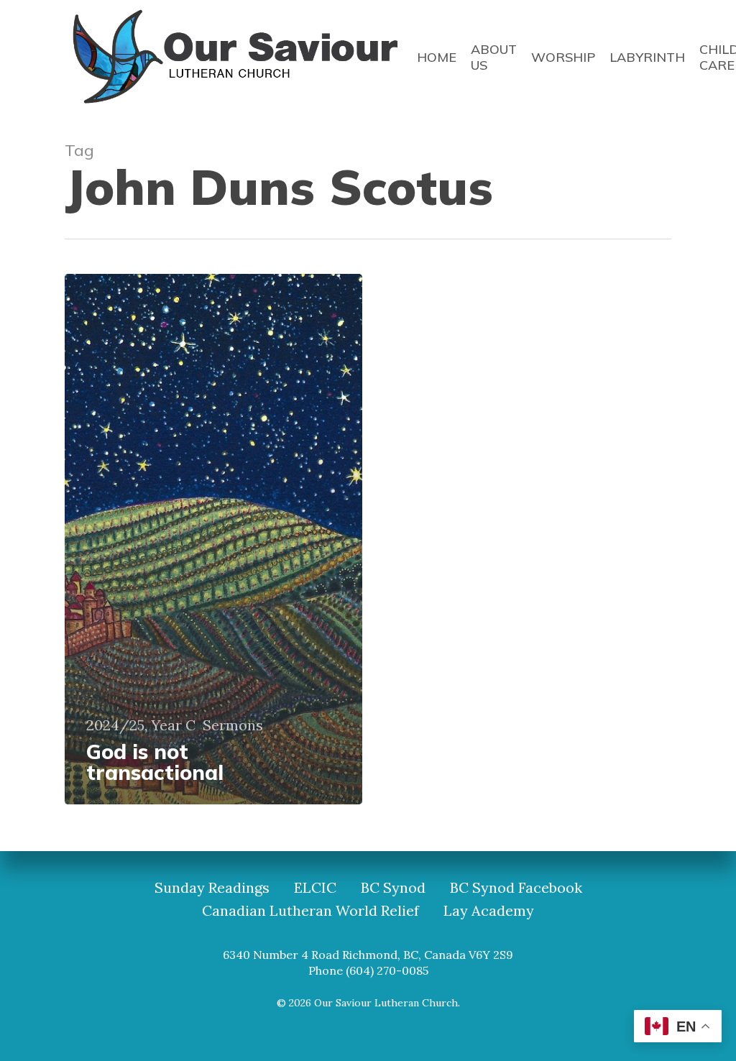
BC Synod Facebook (516, 887)
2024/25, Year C (141, 725)
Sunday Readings (212, 887)
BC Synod (393, 887)
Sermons (233, 725)
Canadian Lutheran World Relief (310, 910)
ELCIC (315, 887)
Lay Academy (488, 910)
